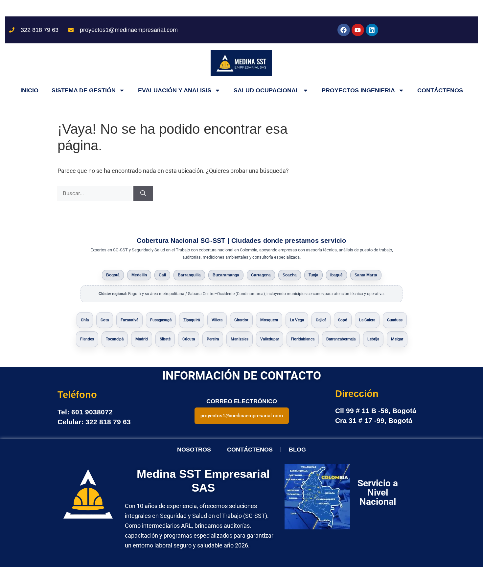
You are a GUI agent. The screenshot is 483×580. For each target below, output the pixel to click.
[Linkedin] (372, 30)
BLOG (297, 449)
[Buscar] (143, 193)
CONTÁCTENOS (440, 90)
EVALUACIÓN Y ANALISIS (174, 90)
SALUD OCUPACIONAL (266, 90)
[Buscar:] (95, 193)
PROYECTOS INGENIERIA (358, 90)
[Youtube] (358, 30)
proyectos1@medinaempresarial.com (241, 416)
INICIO (29, 90)
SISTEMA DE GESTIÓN (84, 90)
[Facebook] (343, 30)
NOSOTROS (194, 449)
